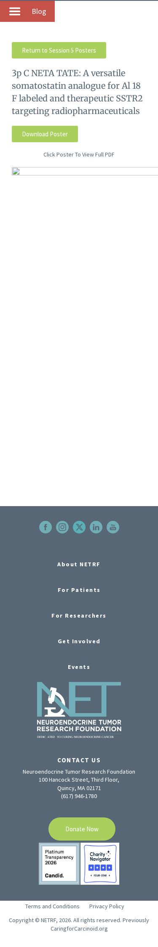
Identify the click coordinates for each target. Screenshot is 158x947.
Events (79, 667)
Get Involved (79, 641)
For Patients (79, 590)
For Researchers (79, 615)
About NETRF (79, 564)
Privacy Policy (106, 906)
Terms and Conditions (52, 906)
